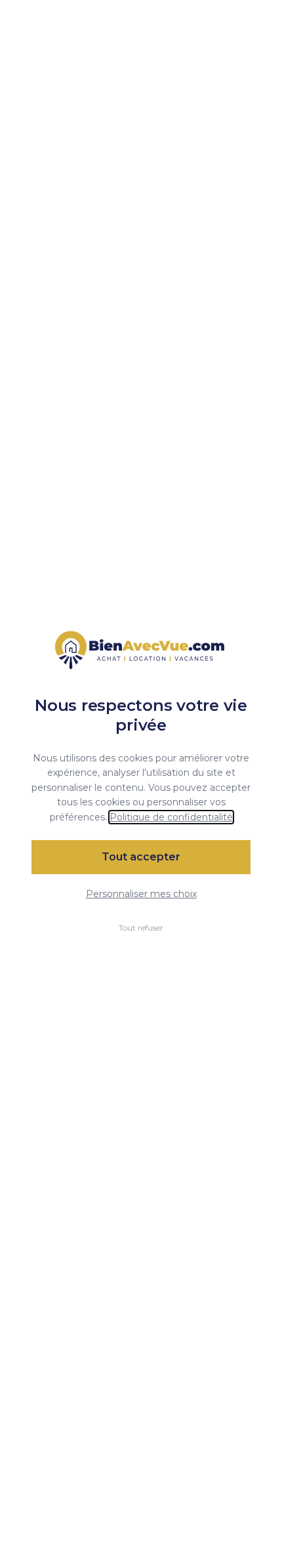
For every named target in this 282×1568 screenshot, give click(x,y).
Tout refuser (141, 928)
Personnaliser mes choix (141, 894)
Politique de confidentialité (171, 817)
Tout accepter (141, 857)
